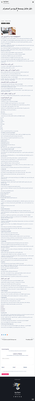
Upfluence (2, 305)
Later (6, 229)
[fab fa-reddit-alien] (21, 396)
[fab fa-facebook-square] (1, 334)
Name (3, 367)
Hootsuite (2, 229)
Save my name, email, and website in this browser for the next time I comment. (14, 371)
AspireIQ (2, 307)
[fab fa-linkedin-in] (19, 396)
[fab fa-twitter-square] (3, 334)
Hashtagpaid (3, 308)
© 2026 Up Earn (17, 379)
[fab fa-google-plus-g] (17, 396)
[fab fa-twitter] (15, 396)
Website (25, 367)
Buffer (9, 229)
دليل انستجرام (3, 23)
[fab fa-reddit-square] (7, 334)
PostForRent (3, 309)
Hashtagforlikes (24, 216)
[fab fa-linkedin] (5, 334)
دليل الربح (8, 23)
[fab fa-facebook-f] (14, 396)
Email (14, 367)
